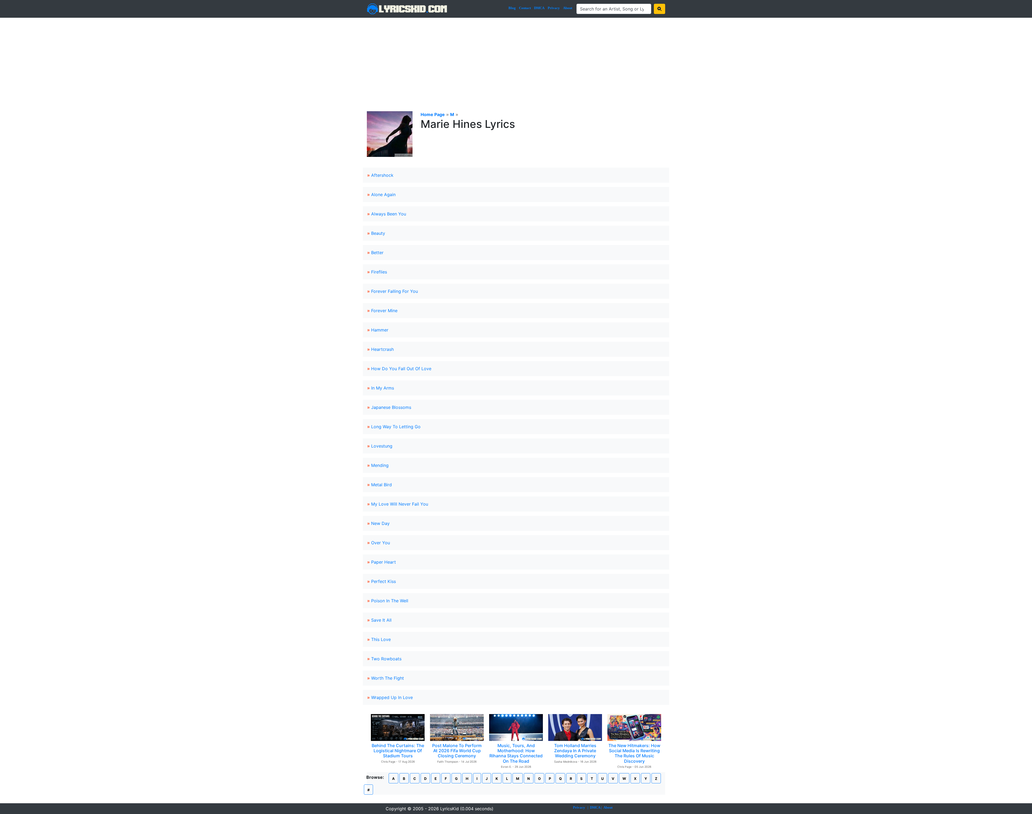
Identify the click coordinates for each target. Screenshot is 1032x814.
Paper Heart (383, 562)
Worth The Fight (387, 678)
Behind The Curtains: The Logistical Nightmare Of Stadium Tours (398, 750)
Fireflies (379, 272)
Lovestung (381, 446)
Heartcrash (382, 349)
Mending (380, 465)
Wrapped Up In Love (392, 697)
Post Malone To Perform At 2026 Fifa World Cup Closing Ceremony (457, 750)
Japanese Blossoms (391, 407)
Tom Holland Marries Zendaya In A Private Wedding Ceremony (575, 750)
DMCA (539, 8)
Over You (380, 542)
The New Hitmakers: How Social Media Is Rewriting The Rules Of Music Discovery (634, 753)
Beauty (378, 233)
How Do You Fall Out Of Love (401, 368)
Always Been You (388, 214)
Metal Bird (381, 484)
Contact (525, 8)
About (567, 8)
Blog (512, 8)
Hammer (379, 330)
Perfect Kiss (383, 581)
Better (377, 252)
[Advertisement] (516, 58)
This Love (381, 639)
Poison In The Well (389, 600)
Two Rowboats (386, 658)
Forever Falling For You (394, 291)
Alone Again (383, 194)
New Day (380, 523)
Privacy (554, 8)
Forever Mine (384, 310)
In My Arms (382, 388)
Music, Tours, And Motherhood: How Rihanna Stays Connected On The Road (516, 753)
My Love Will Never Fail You (399, 504)
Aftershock (382, 175)
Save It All (381, 620)
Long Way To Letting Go (396, 426)
